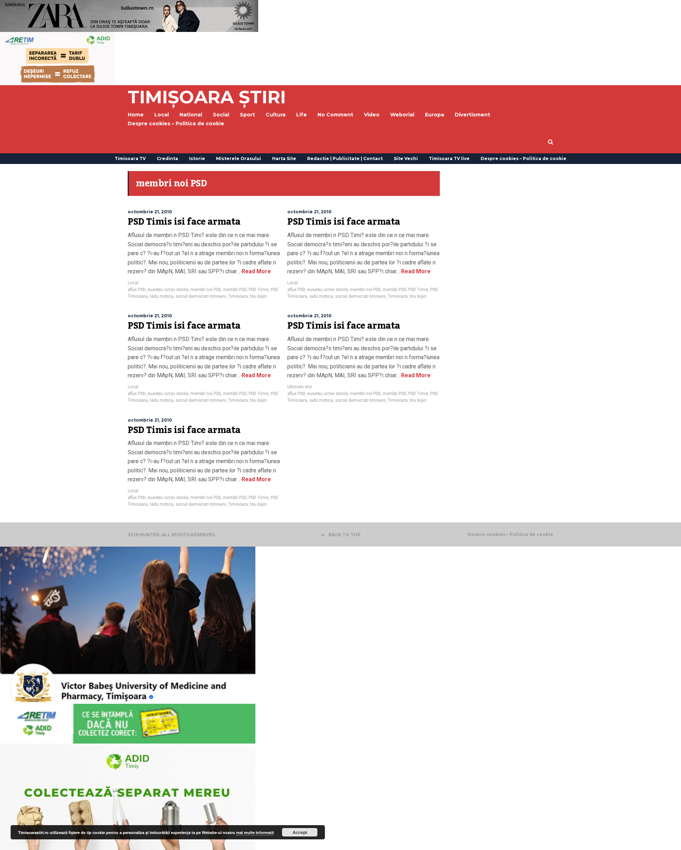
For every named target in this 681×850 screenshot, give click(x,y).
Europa (434, 114)
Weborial (402, 114)
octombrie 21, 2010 (150, 211)
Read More (255, 271)
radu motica (161, 296)
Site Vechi (406, 158)
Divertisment (472, 114)
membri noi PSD (205, 289)
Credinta (167, 158)
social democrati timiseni (201, 296)
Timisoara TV (130, 158)
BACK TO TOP (344, 534)
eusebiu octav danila (168, 289)
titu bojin (258, 296)
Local (133, 282)
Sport (247, 114)
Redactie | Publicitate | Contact (345, 158)
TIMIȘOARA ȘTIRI (207, 97)
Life (301, 114)
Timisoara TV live (449, 158)
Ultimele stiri (299, 386)
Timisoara (238, 296)
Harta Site (284, 158)
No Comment (335, 114)
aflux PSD (136, 289)
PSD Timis (258, 289)
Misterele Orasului (238, 158)
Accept (300, 832)
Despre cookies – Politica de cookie (176, 123)
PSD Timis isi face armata (184, 222)
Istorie (197, 158)
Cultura (276, 114)
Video (372, 114)
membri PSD (235, 289)
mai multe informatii (255, 832)
